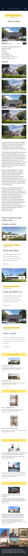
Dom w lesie (9, 333)
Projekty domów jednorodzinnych (13, 15)
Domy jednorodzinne (14, 354)
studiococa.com (13, 56)
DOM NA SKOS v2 (12, 291)
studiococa (11, 209)
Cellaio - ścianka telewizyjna (8, 407)
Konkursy (14, 483)
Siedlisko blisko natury (7, 380)
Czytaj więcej (7, 264)
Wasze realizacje (14, 391)
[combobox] (19, 43)
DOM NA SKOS (11, 250)
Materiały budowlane (14, 440)
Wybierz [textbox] (19, 43)
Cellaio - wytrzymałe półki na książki (10, 428)
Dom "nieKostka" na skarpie (8, 365)
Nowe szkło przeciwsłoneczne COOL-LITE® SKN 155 (14, 473)
